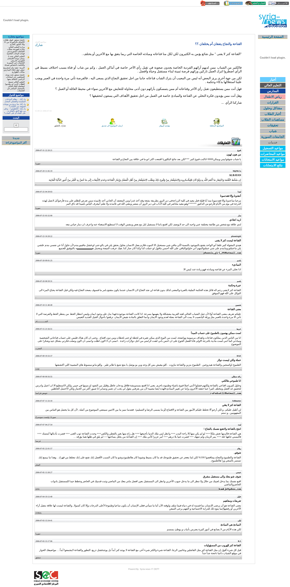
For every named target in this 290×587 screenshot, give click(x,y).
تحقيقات (272, 125)
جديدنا (16, 138)
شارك (39, 45)
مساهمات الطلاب (272, 119)
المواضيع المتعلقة (217, 126)
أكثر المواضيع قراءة (16, 142)
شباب (273, 131)
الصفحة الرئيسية (272, 36)
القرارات (272, 102)
